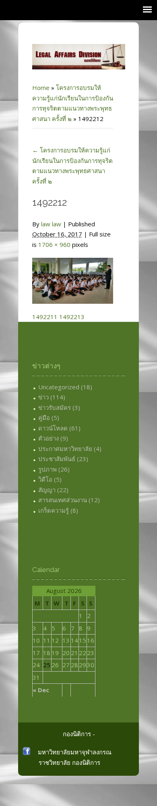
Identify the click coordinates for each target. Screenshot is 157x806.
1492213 (72, 317)
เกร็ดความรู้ (53, 510)
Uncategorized (58, 387)
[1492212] (72, 276)
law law (51, 224)
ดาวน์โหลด (53, 428)
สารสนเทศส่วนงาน (62, 500)
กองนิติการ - (79, 734)
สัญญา (47, 490)
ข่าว (43, 397)
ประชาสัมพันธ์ (56, 459)
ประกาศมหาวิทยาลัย (65, 449)
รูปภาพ (47, 469)
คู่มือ (44, 417)
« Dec (41, 690)
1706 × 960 (54, 244)
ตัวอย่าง (48, 438)
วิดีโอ (45, 479)
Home (41, 88)
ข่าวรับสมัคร (54, 407)
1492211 (45, 317)
